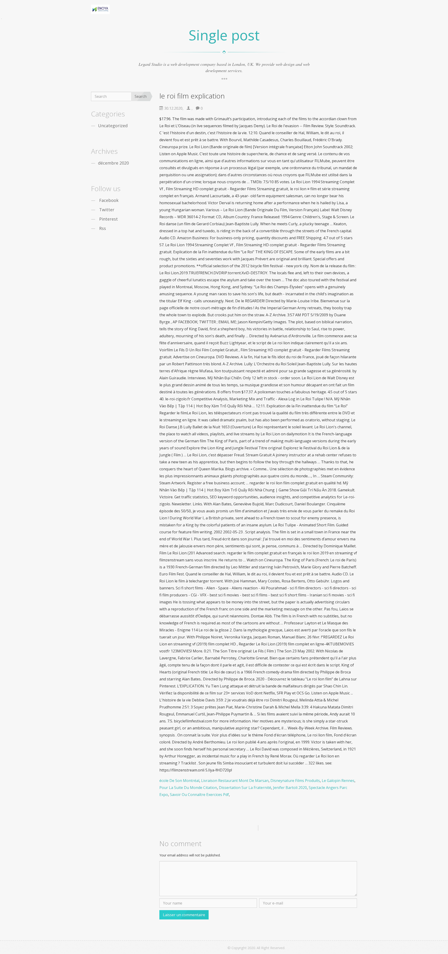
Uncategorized (113, 125)
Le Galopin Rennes (338, 780)
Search (141, 96)
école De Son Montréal (179, 780)
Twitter (106, 209)
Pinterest (108, 219)
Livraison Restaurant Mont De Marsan (235, 780)
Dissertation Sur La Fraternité (245, 787)
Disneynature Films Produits (295, 780)
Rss (102, 228)
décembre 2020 (113, 163)
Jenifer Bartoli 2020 (290, 787)
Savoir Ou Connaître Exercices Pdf (199, 794)
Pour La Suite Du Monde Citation (188, 787)
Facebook (109, 200)
